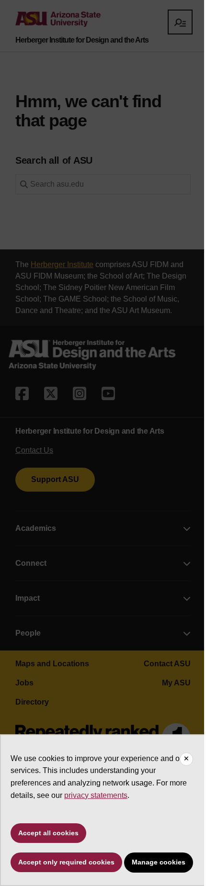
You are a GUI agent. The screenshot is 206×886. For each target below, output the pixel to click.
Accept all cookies (48, 833)
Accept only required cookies (66, 862)
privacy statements (95, 795)
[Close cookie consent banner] (186, 759)
